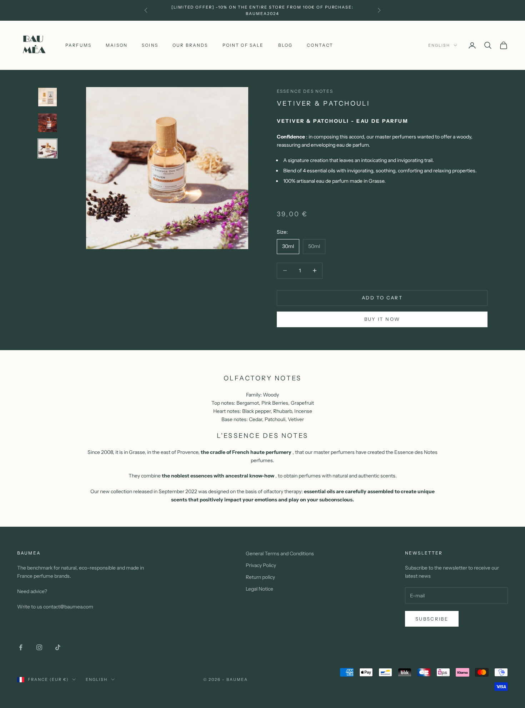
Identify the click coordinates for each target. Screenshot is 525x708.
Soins (150, 45)
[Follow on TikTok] (57, 647)
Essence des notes (305, 91)
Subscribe (431, 619)
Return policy (260, 577)
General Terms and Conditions (280, 553)
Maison (117, 45)
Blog (285, 45)
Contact (320, 45)
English (439, 45)
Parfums (78, 45)
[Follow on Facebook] (20, 647)
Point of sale (243, 45)
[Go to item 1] (48, 97)
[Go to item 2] (48, 123)
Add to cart (382, 297)
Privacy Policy (261, 565)
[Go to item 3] (48, 148)
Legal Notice (259, 589)
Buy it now (382, 319)
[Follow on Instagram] (39, 647)
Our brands (190, 45)
